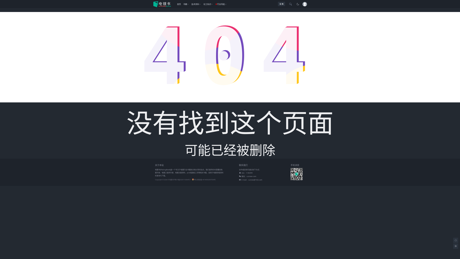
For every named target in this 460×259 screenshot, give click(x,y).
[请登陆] (304, 4)
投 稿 (281, 4)
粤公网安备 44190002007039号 (205, 180)
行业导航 (221, 4)
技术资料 (195, 4)
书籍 (185, 4)
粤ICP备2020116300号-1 (182, 180)
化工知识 (207, 4)
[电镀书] (162, 6)
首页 (179, 4)
